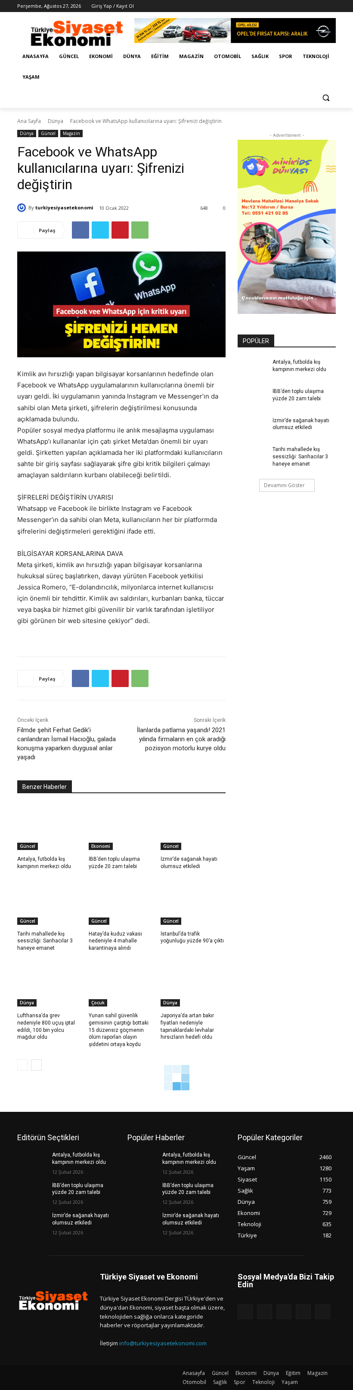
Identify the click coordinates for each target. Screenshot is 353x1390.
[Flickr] (283, 1311)
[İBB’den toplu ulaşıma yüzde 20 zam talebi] (121, 827)
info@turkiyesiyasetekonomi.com (163, 1343)
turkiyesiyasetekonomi (64, 207)
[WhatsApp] (140, 230)
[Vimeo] (319, 6)
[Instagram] (295, 6)
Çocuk (98, 1003)
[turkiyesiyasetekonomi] (22, 207)
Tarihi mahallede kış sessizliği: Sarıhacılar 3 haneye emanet (45, 941)
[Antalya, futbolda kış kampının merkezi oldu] (49, 827)
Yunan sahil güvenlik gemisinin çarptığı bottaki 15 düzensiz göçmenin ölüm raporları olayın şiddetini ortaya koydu (119, 1030)
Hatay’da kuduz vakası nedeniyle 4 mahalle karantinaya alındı (115, 941)
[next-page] (36, 1065)
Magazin (71, 133)
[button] (326, 98)
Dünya (55, 121)
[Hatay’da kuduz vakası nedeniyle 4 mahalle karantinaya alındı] (121, 902)
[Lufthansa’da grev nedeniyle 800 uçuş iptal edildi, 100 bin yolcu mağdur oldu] (49, 983)
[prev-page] (22, 1065)
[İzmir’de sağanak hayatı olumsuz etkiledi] (193, 827)
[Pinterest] (120, 230)
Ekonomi (100, 846)
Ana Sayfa (29, 121)
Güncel (48, 133)
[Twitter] (307, 6)
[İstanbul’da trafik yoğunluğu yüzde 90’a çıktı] (193, 902)
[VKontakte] (322, 1311)
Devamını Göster (284, 485)
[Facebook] (283, 6)
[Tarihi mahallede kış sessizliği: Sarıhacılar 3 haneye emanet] (49, 902)
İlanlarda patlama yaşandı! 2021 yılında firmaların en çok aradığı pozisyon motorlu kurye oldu (181, 739)
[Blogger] (245, 1311)
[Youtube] (331, 6)
